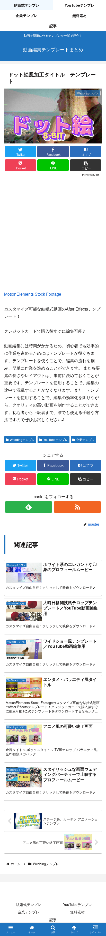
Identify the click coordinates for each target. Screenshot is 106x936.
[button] (85, 165)
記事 (53, 919)
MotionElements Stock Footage (32, 294)
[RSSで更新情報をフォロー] (77, 507)
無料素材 (77, 911)
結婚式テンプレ (28, 904)
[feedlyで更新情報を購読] (28, 507)
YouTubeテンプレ (55, 439)
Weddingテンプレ (22, 439)
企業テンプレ (85, 439)
